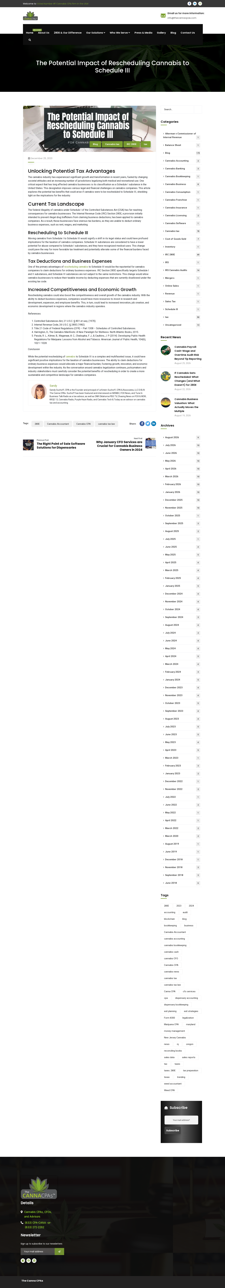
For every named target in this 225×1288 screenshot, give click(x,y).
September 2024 (182, 617)
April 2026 (182, 468)
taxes (177, 1064)
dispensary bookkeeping (176, 1004)
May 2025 (182, 554)
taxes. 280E (170, 1070)
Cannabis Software (182, 223)
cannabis (70, 356)
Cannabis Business (182, 184)
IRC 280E (132, 144)
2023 (178, 905)
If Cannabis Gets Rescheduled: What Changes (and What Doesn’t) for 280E (187, 379)
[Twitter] (147, 423)
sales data (169, 1057)
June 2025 (182, 546)
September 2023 (182, 711)
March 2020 (182, 836)
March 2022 (182, 828)
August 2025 (182, 531)
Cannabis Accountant (58, 424)
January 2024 (182, 679)
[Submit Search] (198, 109)
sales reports (188, 1057)
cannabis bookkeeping (175, 945)
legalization (188, 1017)
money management (174, 1031)
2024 (191, 905)
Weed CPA (169, 1090)
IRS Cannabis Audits (182, 270)
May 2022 (182, 812)
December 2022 (182, 781)
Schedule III (182, 309)
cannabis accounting (174, 938)
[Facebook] (142, 423)
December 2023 (182, 687)
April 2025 (182, 562)
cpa (166, 998)
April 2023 (182, 750)
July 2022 (182, 797)
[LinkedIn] (153, 423)
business (188, 925)
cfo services (189, 991)
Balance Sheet (182, 145)
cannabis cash (171, 952)
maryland (190, 1024)
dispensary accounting (186, 998)
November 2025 (182, 507)
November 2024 (182, 601)
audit (185, 912)
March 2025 (182, 570)
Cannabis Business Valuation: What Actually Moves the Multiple (186, 405)
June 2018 (182, 883)
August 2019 (182, 843)
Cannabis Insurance (182, 207)
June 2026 (182, 453)
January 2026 (182, 492)
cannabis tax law (106, 424)
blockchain (169, 919)
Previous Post (43, 440)
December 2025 (182, 500)
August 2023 (182, 718)
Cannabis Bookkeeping (182, 176)
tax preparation (190, 1070)
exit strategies (191, 1011)
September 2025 (182, 523)
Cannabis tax (112, 144)
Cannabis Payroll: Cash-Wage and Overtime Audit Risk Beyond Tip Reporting (187, 353)
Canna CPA (169, 991)
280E (37, 424)
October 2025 (182, 515)
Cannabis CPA (83, 424)
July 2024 (182, 632)
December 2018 (182, 859)
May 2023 (182, 742)
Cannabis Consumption (182, 192)
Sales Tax (182, 301)
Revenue (182, 293)
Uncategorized (182, 325)
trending (181, 1077)
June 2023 (182, 734)
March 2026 (182, 476)
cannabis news (171, 971)
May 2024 (182, 648)
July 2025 (182, 539)
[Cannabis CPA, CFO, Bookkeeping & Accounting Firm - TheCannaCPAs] (90, 15)
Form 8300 (169, 1017)
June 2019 (182, 851)
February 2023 (182, 765)
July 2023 (182, 726)
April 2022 (182, 820)
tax (145, 144)
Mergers (182, 278)
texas (167, 1077)
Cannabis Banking (182, 168)
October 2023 (182, 703)
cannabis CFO (171, 958)
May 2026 (182, 460)
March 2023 (182, 757)
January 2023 (182, 773)
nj (178, 1044)
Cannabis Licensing (182, 215)
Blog (95, 144)
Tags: (26, 423)
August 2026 (182, 437)
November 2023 (182, 695)
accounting (169, 912)
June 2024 (182, 640)
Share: (132, 423)
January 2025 (182, 586)
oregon (189, 1044)
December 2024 (182, 593)
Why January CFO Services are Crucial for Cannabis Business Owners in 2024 (119, 446)
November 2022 (182, 789)
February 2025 (182, 578)
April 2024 (182, 656)
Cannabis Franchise (182, 199)
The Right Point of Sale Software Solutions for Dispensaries (61, 446)
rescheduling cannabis (76, 266)
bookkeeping (170, 925)
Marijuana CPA (171, 1024)
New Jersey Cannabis (175, 1037)
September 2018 (182, 875)
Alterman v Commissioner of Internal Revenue (181, 135)
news (166, 1044)
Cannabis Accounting (182, 160)
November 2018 (182, 867)
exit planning (170, 1011)
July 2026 (182, 445)
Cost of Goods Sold (182, 239)
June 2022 (182, 804)
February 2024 (182, 672)
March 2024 (182, 664)
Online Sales (182, 285)
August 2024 (182, 625)
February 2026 (182, 484)
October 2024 (182, 609)
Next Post (138, 438)
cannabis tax (170, 978)
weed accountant (173, 1083)
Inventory (182, 246)
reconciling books (173, 1050)
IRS (182, 262)
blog (184, 919)
